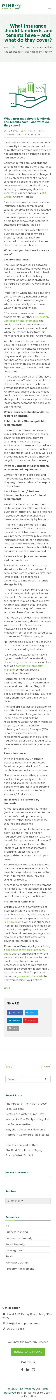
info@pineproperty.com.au (23, 1323)
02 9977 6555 (15, 1328)
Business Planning (16, 1232)
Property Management (19, 1268)
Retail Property (15, 1244)
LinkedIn (16, 1020)
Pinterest (31, 1020)
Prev (9, 1066)
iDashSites (30, 1396)
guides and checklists (30, 976)
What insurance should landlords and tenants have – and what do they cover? (27, 122)
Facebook (16, 1013)
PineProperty (30, 131)
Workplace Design (16, 1262)
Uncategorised (14, 1250)
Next (47, 1066)
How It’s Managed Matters (21, 1145)
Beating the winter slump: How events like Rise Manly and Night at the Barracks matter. (27, 1119)
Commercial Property (19, 1238)
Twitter (32, 1013)
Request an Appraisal (28, 1352)
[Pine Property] (11, 7)
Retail (9, 1256)
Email (15, 1028)
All (8, 988)
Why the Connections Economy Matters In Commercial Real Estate (27, 1134)
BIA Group (10, 922)
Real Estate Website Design (34, 1392)
